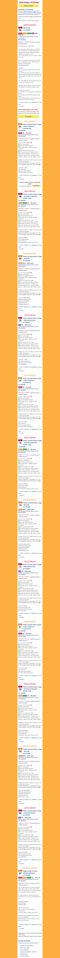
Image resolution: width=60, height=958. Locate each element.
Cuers (30, 11)
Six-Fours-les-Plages (28, 14)
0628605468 (23, 39)
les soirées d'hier (26, 947)
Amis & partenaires (24, 949)
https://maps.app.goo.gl (23, 65)
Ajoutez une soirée (28, 5)
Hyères (34, 11)
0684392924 (23, 136)
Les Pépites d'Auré (24, 956)
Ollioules (20, 14)
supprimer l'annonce (22, 43)
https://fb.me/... (21, 38)
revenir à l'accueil (35, 20)
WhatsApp (34, 102)
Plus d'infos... (21, 178)
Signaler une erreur (34, 42)
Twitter (30, 102)
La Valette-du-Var (36, 12)
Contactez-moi (23, 951)
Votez (21, 945)
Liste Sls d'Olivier (29, 2)
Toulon (36, 14)
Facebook (26, 102)
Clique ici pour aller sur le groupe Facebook (28, 942)
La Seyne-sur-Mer (26, 12)
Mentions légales (24, 953)
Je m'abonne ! (28, 116)
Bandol (25, 11)
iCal (37, 102)
